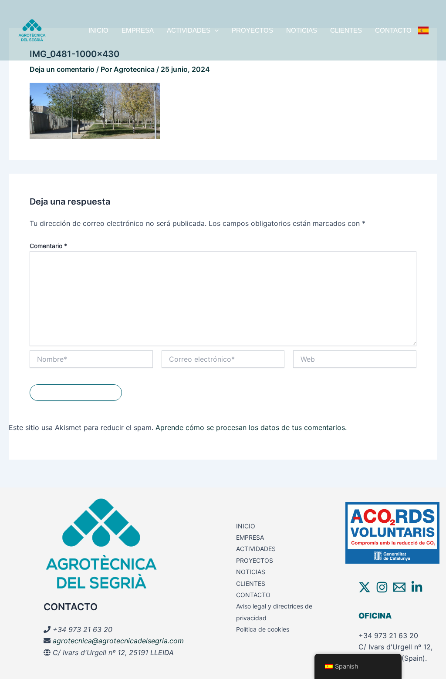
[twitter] (364, 587)
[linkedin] (417, 587)
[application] (214, 30)
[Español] (423, 30)
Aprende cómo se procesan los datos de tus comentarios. (251, 427)
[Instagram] (382, 587)
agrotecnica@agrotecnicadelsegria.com (118, 640)
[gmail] (399, 587)
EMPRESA (138, 30)
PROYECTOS (252, 30)
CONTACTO (393, 30)
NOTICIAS (301, 30)
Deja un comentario (62, 69)
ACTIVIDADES (188, 30)
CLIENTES (346, 30)
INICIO (98, 30)
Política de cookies (262, 629)
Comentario (48, 245)
